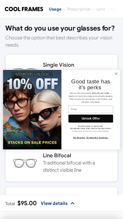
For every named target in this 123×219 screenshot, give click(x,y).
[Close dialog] (116, 73)
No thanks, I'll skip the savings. (90, 137)
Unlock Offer (91, 118)
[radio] (61, 163)
